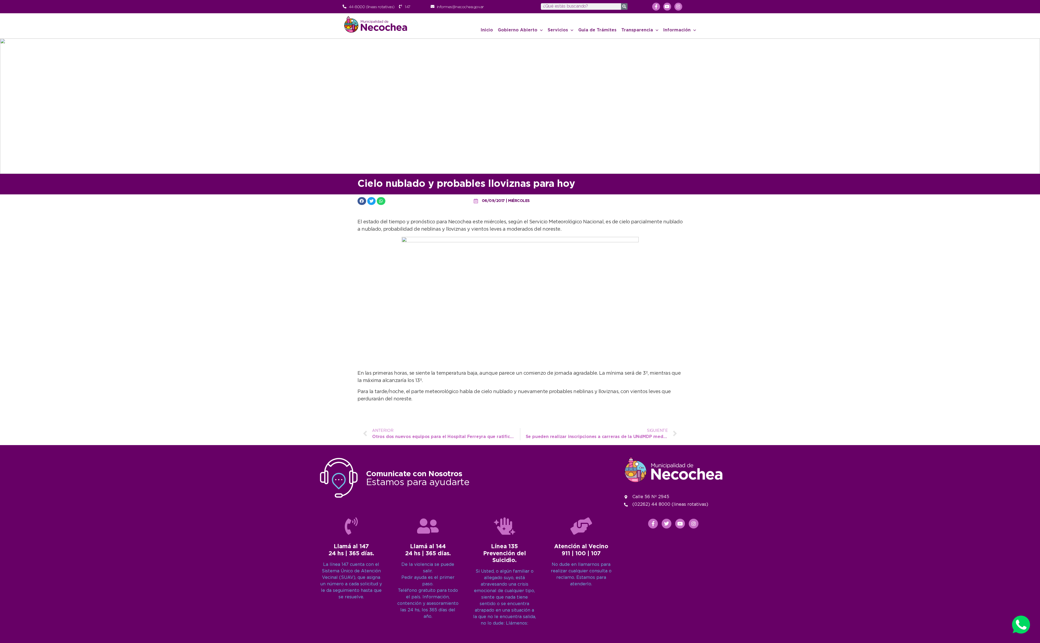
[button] (362, 201)
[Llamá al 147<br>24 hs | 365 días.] (351, 526)
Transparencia (637, 30)
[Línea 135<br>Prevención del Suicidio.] (504, 526)
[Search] (624, 6)
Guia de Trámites (597, 30)
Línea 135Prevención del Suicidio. (504, 553)
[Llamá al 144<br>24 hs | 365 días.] (428, 526)
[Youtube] (667, 7)
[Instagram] (678, 7)
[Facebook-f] (656, 7)
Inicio (487, 30)
